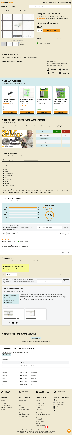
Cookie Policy (39, 411)
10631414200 (23, 384)
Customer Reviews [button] (12, 198)
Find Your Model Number (24, 414)
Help (2, 411)
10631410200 (23, 378)
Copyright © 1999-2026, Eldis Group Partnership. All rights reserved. (36, 432)
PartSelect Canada (40, 427)
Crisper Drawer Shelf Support (11, 318)
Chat (46, 2)
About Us (38, 400)
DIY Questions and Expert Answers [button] (20, 334)
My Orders (53, 2)
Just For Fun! (59, 411)
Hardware (17, 11)
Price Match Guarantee (6, 407)
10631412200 (23, 381)
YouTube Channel (60, 402)
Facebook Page (59, 404)
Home (2, 11)
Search (66, 227)
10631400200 (23, 366)
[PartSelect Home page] (7, 3)
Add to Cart (53, 30)
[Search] (69, 7)
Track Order (4, 403)
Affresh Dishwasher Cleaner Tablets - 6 (44, 100)
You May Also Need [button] (12, 81)
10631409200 (23, 375)
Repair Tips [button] (9, 258)
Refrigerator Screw (31, 318)
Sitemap (38, 423)
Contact (3, 409)
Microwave (21, 407)
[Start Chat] (69, 431)
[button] (5, 6)
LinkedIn (58, 406)
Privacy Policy (39, 409)
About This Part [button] (11, 54)
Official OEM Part (54, 23)
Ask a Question (36, 338)
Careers (38, 407)
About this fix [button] (10, 153)
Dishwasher (21, 403)
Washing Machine (23, 413)
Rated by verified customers (31, 160)
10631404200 (23, 372)
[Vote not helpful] (16, 322)
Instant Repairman (23, 402)
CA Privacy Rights (40, 413)
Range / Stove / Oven (24, 409)
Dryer (20, 405)
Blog (57, 409)
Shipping (3, 400)
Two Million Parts (40, 403)
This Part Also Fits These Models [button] (19, 348)
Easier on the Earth (40, 405)
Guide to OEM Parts (23, 416)
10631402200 (23, 369)
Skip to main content (36, 16)
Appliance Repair (23, 400)
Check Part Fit (6, 355)
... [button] (49, 192)
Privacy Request (40, 418)
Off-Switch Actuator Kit (9, 99)
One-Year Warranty (5, 405)
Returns (3, 402)
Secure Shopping (40, 421)
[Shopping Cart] (69, 3)
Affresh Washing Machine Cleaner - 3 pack (26, 100)
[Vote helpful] (13, 322)
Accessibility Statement (41, 425)
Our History (39, 402)
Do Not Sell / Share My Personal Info (43, 415)
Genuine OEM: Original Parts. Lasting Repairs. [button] (24, 120)
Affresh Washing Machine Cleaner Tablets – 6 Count (60, 100)
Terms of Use (39, 419)
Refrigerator (9, 11)
